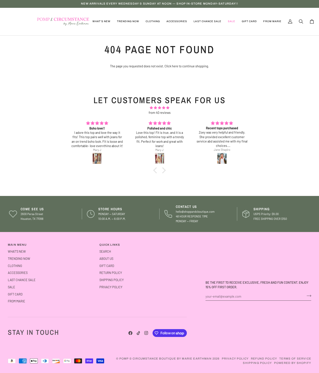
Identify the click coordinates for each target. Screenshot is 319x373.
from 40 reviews (160, 112)
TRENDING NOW (19, 258)
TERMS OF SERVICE (295, 358)
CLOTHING (15, 266)
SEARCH (105, 251)
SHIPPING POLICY (111, 280)
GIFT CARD (15, 294)
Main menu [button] (17, 244)
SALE (11, 287)
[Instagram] (146, 333)
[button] (128, 21)
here (175, 66)
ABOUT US (106, 258)
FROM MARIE (16, 301)
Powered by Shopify (292, 363)
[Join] (307, 295)
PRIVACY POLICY (110, 287)
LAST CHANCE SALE (22, 280)
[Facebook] (130, 333)
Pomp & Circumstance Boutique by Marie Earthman (165, 358)
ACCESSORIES (18, 273)
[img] (159, 107)
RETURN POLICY (110, 273)
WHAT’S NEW (17, 251)
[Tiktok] (138, 333)
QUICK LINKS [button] (109, 244)
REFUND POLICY (264, 358)
